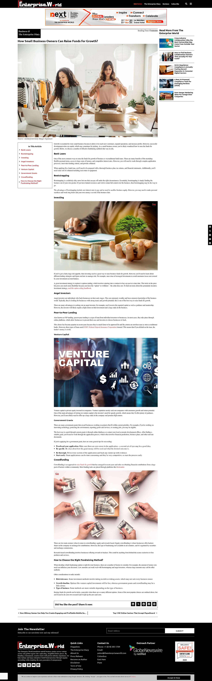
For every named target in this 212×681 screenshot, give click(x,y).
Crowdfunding (27, 177)
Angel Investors (27, 161)
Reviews (166, 4)
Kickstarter (120, 467)
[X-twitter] (210, 231)
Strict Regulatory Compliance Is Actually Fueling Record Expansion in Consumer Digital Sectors (183, 69)
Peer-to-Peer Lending (30, 165)
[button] (133, 604)
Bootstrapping (27, 154)
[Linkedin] (210, 227)
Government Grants (29, 173)
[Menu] (191, 4)
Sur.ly (188, 656)
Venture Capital (27, 169)
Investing (25, 157)
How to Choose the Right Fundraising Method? (31, 182)
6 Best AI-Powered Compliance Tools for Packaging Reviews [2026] (182, 82)
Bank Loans (26, 150)
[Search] (186, 4)
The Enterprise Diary (152, 4)
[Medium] (210, 235)
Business (23, 31)
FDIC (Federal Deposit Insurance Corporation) (100, 327)
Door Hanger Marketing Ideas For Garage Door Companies (183, 94)
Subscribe (175, 4)
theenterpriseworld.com (185, 651)
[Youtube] (210, 239)
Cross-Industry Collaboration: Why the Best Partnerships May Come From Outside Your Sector (184, 42)
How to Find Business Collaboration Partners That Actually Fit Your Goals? (183, 55)
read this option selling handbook (79, 288)
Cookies (133, 676)
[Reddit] (210, 243)
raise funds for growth (84, 464)
